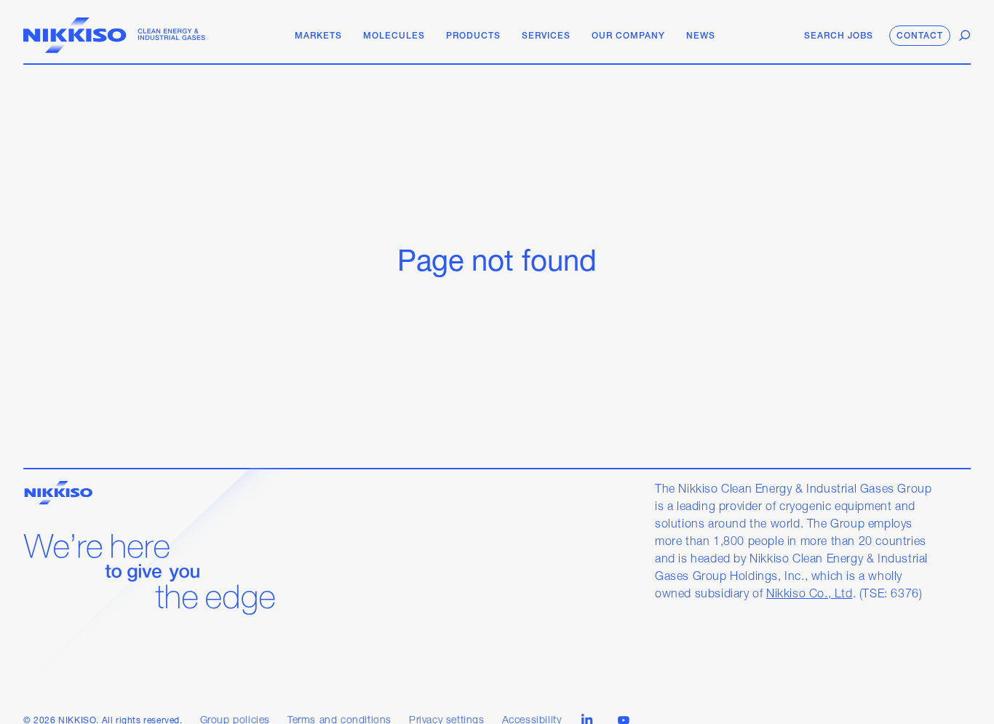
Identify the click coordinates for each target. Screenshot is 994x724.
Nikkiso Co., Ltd (809, 594)
